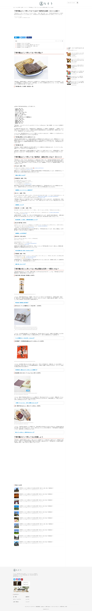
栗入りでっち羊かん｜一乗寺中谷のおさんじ (24, 432)
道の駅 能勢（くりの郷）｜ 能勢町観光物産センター (25, 219)
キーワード (33, 606)
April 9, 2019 (27, 244)
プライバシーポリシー (55, 606)
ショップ (27, 601)
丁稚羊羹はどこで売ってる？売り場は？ (23, 43)
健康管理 (27, 596)
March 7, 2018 (30, 258)
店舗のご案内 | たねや (19, 175)
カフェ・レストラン (17, 599)
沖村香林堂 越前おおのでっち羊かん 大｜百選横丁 (25, 369)
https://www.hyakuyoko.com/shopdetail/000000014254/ (25, 361)
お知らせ (42, 606)
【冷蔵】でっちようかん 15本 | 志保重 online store (26, 402)
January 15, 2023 (29, 169)
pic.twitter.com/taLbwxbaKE (54, 212)
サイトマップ (27, 606)
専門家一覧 (62, 606)
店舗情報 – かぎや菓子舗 (20, 233)
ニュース (27, 599)
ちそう (14, 7)
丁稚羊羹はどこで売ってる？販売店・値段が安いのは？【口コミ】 (28, 44)
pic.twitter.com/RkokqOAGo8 (31, 243)
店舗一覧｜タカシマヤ (19, 264)
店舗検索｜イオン (18, 204)
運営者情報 (38, 606)
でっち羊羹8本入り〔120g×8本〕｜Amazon (24, 338)
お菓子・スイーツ (24, 7)
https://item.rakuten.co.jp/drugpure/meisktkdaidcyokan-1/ (26, 294)
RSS (66, 606)
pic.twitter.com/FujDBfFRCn (42, 226)
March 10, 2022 (31, 227)
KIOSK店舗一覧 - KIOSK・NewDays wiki (23, 250)
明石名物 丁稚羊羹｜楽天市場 (21, 302)
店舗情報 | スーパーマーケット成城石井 (23, 190)
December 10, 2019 (27, 184)
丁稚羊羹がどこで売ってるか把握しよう (23, 47)
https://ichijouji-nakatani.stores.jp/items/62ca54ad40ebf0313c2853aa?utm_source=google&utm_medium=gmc (23, 422)
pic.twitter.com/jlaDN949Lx (53, 196)
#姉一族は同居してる (45, 196)
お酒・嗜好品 (15, 601)
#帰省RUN (39, 196)
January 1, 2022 (42, 197)
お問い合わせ (47, 606)
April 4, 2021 (25, 213)
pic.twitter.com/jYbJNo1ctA (38, 168)
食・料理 (18, 7)
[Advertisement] (39, 27)
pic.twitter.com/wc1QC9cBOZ (31, 256)
